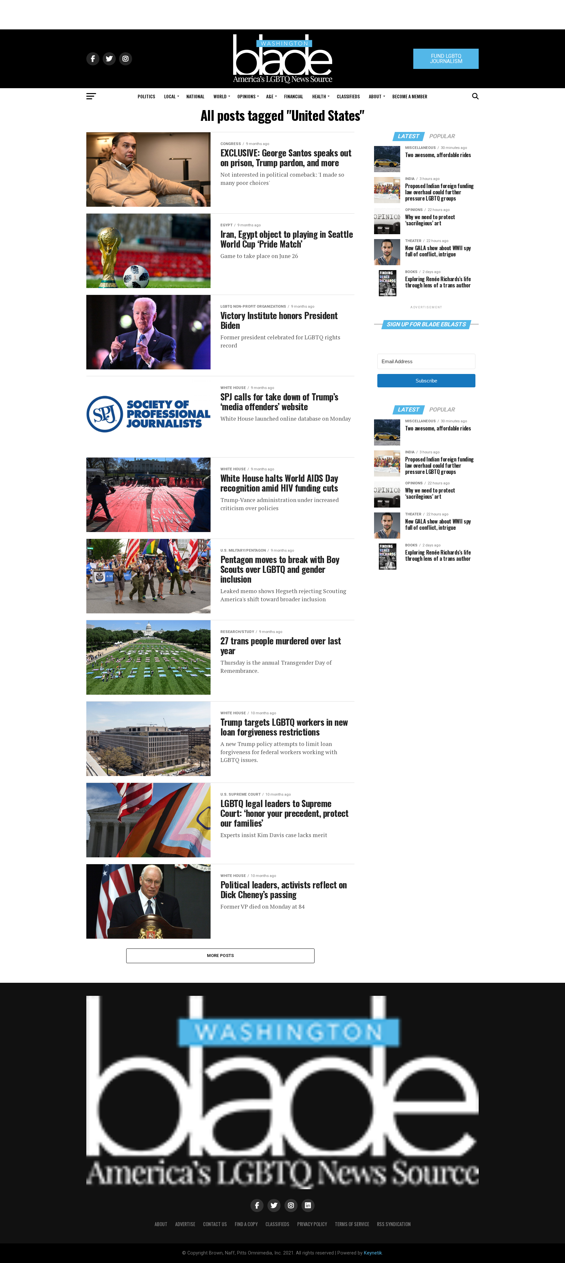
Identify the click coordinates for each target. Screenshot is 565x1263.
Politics (146, 96)
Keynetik (373, 1253)
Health (319, 96)
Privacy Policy (312, 1224)
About (375, 96)
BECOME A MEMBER (409, 96)
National (195, 96)
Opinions (246, 96)
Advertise (185, 1224)
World (220, 96)
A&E (269, 96)
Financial (293, 96)
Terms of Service (352, 1224)
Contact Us (215, 1224)
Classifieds (348, 96)
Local (170, 96)
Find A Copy (246, 1224)
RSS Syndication (394, 1224)
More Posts (220, 955)
